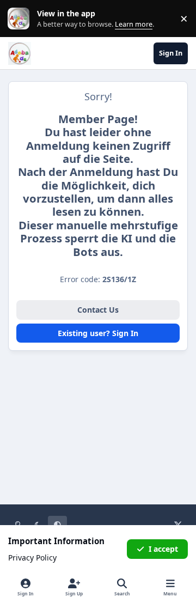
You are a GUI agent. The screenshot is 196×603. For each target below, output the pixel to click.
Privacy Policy (32, 557)
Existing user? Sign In (98, 333)
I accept (163, 549)
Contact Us (98, 309)
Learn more (21, 19)
